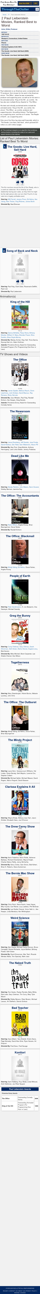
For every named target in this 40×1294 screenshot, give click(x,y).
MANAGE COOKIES (20, 1292)
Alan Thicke (10, 201)
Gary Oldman (24, 646)
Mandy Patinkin (13, 487)
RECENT (5, 1291)
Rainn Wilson (12, 525)
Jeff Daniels (25, 442)
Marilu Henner (22, 649)
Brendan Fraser (24, 335)
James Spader (13, 390)
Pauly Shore (24, 333)
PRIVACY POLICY (31, 1291)
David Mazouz (24, 393)
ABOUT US (21, 1291)
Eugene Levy (32, 649)
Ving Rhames (20, 201)
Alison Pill (34, 444)
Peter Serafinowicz (14, 607)
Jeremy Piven (21, 199)
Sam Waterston (25, 444)
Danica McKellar (13, 333)
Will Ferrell (12, 199)
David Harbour (6, 444)
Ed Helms (30, 199)
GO (36, 3)
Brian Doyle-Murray (14, 337)
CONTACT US (13, 1291)
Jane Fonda (34, 442)
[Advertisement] (20, 227)
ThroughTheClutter (15, 9)
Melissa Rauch (24, 390)
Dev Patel (15, 444)
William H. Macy (12, 335)
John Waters (24, 487)
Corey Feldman (13, 646)
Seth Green (13, 649)
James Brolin (30, 201)
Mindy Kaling (12, 567)
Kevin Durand (34, 487)
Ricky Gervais (13, 395)
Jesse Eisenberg (14, 442)
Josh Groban (13, 393)
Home (4, 14)
